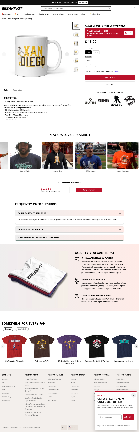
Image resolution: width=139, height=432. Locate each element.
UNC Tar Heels (52, 393)
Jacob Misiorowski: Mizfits (34, 395)
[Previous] (4, 54)
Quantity (88, 61)
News (3, 390)
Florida (73, 383)
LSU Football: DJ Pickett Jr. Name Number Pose (69, 362)
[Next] (67, 54)
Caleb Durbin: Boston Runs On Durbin (35, 384)
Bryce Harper (121, 379)
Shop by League (29, 14)
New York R (74, 390)
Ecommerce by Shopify (32, 427)
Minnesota (74, 393)
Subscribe (128, 417)
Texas (50, 397)
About (83, 14)
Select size (89, 48)
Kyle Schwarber (122, 386)
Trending (8, 329)
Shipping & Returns (8, 386)
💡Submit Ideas (95, 14)
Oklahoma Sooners (54, 379)
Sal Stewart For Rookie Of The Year (97, 361)
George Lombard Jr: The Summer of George (33, 414)
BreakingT (16, 427)
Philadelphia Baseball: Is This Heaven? (34, 390)
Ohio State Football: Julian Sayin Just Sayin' (33, 399)
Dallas (73, 400)
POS (21, 427)
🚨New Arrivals (6, 14)
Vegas (73, 397)
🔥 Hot (17, 14)
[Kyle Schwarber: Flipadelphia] (14, 346)
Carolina (73, 379)
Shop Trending (83, 2)
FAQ (3, 383)
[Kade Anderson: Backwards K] (124, 346)
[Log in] (131, 8)
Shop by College (58, 14)
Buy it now (110, 84)
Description (17, 90)
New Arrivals (22, 329)
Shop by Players (44, 14)
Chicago (96, 390)
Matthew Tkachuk (123, 390)
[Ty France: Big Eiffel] (42, 346)
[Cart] (135, 8)
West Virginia (52, 400)
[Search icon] (109, 8)
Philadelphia (52, 386)
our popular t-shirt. (24, 108)
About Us (5, 379)
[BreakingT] (12, 8)
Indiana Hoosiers (99, 379)
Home (4, 19)
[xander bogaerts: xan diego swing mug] (35, 54)
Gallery (6, 90)
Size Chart (88, 56)
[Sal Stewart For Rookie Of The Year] (97, 346)
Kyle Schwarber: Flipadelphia (14, 361)
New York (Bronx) (54, 390)
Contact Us (5, 393)
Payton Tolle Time (31, 379)
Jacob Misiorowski (123, 383)
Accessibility (6, 400)
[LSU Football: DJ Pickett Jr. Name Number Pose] (69, 346)
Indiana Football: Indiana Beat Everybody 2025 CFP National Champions (35, 406)
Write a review (89, 190)
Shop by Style (72, 14)
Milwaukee (51, 383)
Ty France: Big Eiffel (42, 361)
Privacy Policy (6, 397)
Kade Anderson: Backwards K (124, 361)
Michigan (97, 386)
